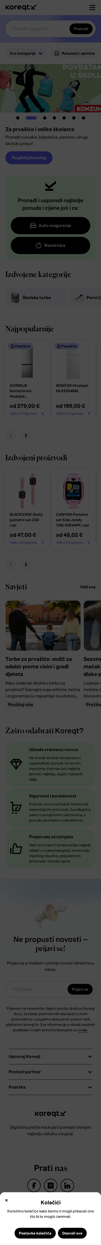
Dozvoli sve (72, 1233)
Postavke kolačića (35, 1233)
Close (6, 1200)
